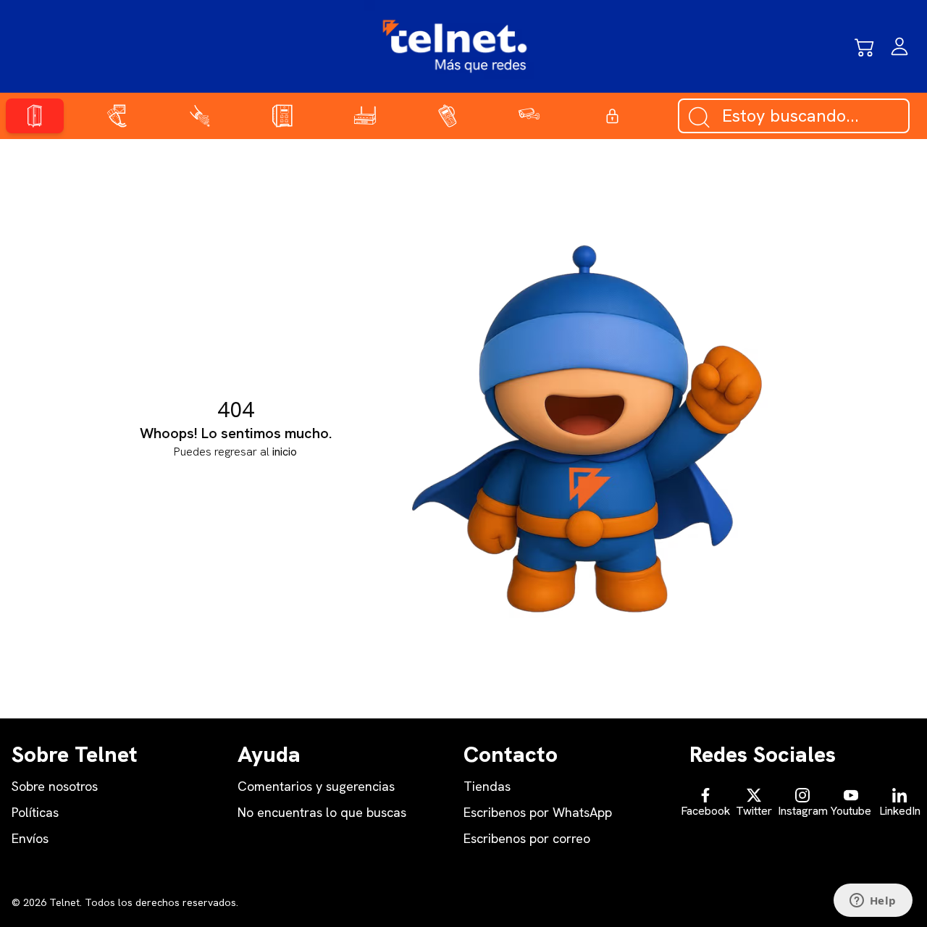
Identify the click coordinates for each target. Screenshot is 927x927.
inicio (284, 451)
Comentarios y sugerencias (316, 786)
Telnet (63, 902)
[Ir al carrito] (865, 46)
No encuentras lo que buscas (322, 812)
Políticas (35, 812)
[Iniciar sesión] (899, 46)
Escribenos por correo (527, 838)
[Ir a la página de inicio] (454, 46)
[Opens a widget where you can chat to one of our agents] (873, 902)
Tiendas (487, 786)
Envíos (30, 838)
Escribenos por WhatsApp (538, 812)
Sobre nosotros (55, 786)
